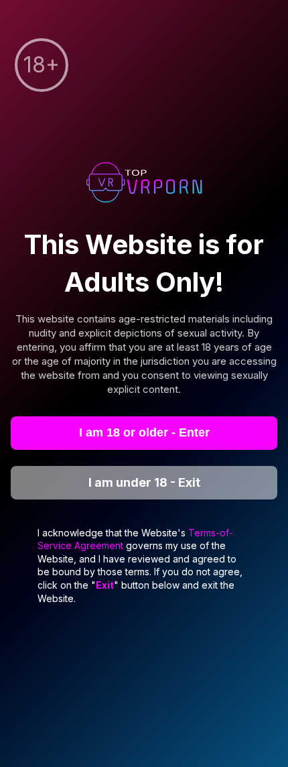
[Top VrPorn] (144, 184)
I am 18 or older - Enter (144, 432)
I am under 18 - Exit (144, 482)
